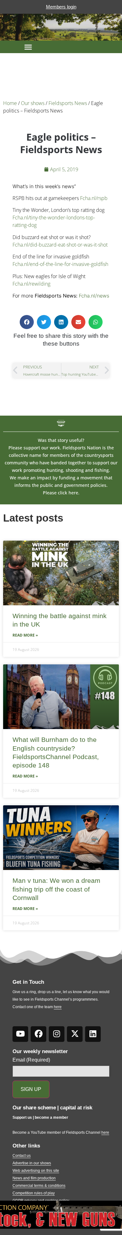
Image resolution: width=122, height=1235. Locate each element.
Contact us (22, 1155)
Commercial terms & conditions (39, 1185)
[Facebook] (38, 1034)
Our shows (32, 103)
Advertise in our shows (32, 1163)
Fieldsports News (67, 103)
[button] (28, 47)
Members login (61, 6)
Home (10, 103)
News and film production (34, 1178)
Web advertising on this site (36, 1170)
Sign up (31, 1089)
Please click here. (61, 493)
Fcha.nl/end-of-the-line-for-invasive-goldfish (60, 264)
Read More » (25, 635)
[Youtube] (20, 1034)
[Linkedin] (93, 1034)
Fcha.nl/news (94, 295)
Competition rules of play (34, 1193)
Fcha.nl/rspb (94, 198)
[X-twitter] (75, 1034)
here (58, 1007)
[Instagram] (56, 1034)
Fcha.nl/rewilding (31, 283)
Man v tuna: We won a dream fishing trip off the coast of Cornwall (56, 889)
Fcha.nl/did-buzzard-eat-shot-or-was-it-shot (60, 244)
